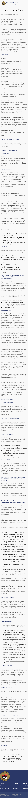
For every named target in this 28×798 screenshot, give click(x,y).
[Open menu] (25, 3)
